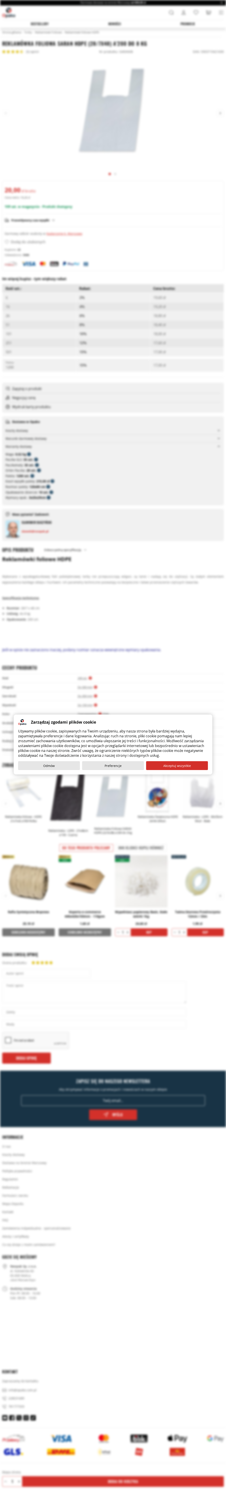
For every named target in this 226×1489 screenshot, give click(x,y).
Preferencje (113, 766)
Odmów (49, 766)
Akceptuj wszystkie (177, 766)
